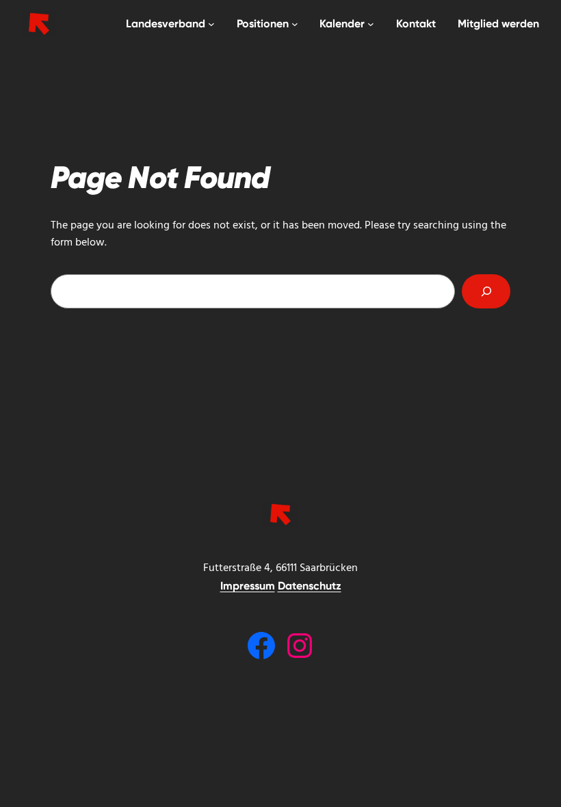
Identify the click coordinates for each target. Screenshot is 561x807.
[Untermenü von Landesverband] (211, 24)
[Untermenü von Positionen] (294, 24)
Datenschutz (309, 585)
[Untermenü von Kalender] (370, 24)
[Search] (486, 291)
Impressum (247, 585)
